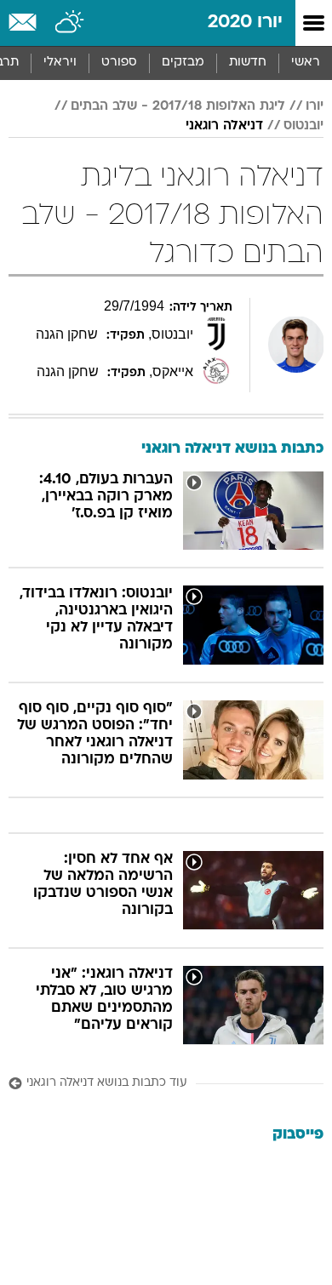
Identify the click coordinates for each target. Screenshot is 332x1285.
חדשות (247, 62)
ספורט (119, 62)
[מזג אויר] (70, 23)
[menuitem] (247, 63)
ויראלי (60, 62)
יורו (314, 106)
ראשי (305, 62)
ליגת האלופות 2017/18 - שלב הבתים (178, 106)
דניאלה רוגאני (224, 126)
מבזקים (183, 62)
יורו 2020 (245, 22)
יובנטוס (303, 126)
